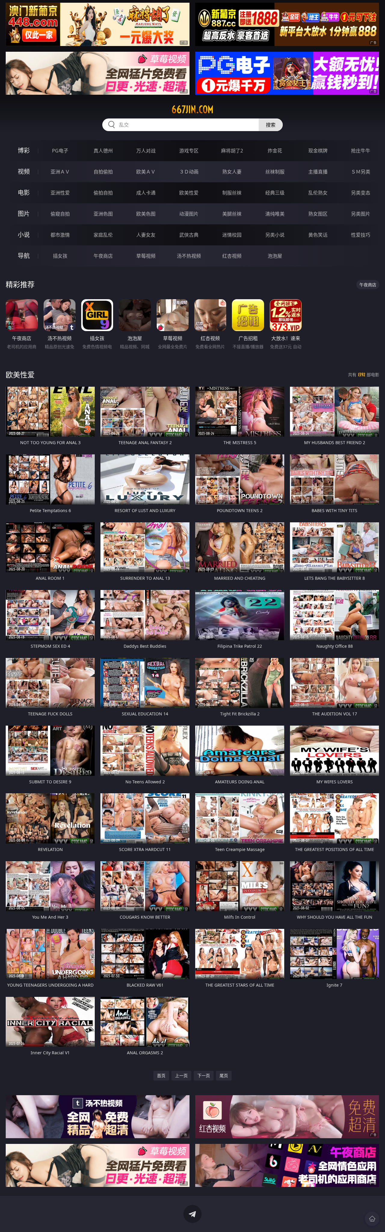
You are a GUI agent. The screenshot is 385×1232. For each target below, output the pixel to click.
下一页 (203, 1075)
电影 (24, 193)
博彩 (24, 150)
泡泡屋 (275, 256)
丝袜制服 (275, 171)
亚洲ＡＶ (60, 171)
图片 (24, 214)
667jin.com (192, 109)
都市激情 (60, 235)
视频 (24, 171)
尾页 (224, 1075)
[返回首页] (372, 1219)
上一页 (181, 1075)
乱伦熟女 (318, 192)
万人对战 (146, 150)
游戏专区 (189, 150)
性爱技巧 (360, 235)
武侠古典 (189, 235)
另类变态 (360, 192)
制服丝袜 (232, 192)
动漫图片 (189, 213)
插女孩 (60, 256)
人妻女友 (146, 235)
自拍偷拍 (103, 171)
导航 (24, 256)
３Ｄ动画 (189, 171)
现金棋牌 (318, 150)
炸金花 (275, 150)
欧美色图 (146, 213)
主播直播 (318, 171)
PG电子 (60, 150)
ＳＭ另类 (360, 171)
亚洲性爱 (60, 192)
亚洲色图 (103, 213)
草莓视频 (146, 256)
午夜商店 (103, 256)
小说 (24, 235)
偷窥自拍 (60, 213)
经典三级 (275, 192)
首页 (161, 1075)
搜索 (271, 124)
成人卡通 (146, 192)
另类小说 (275, 235)
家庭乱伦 (103, 235)
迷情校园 (232, 235)
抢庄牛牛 (360, 150)
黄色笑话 (318, 235)
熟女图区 (318, 213)
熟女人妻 (232, 171)
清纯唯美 (275, 213)
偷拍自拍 (103, 192)
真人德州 (103, 150)
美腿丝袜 (232, 213)
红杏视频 (232, 256)
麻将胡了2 (232, 150)
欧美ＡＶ (146, 171)
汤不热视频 (189, 256)
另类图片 (360, 213)
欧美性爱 (189, 192)
